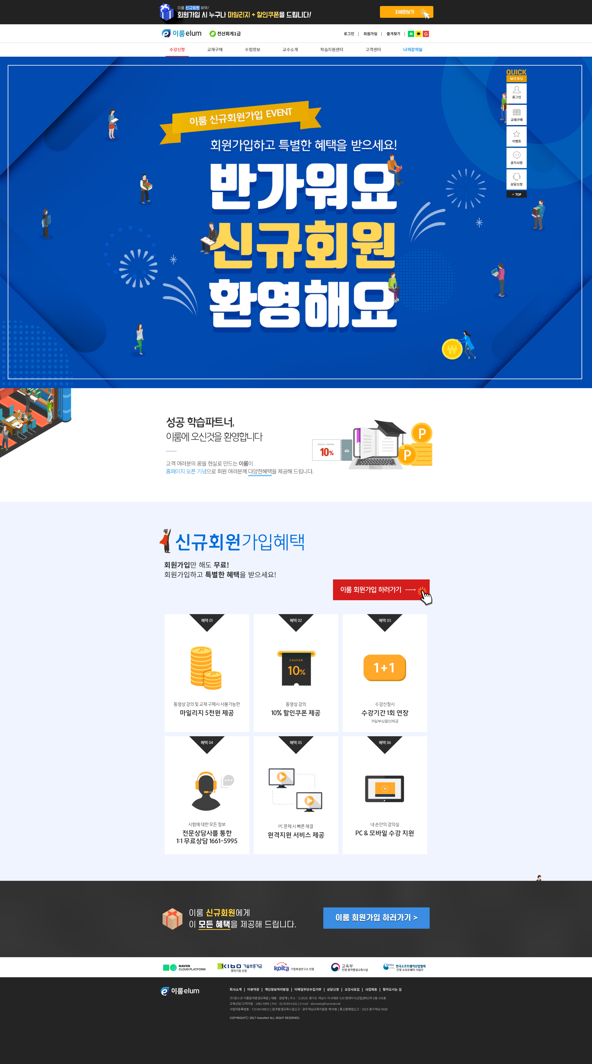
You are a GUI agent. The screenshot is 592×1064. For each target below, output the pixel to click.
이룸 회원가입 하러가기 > (376, 918)
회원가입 (370, 33)
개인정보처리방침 (277, 989)
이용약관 (253, 989)
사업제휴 (371, 989)
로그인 (349, 33)
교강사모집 (352, 989)
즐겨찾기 (394, 33)
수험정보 (252, 49)
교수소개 (290, 49)
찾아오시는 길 (392, 989)
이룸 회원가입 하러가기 (382, 592)
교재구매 (214, 49)
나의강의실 (412, 49)
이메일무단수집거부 (307, 989)
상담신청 (333, 989)
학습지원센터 (331, 49)
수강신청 (177, 49)
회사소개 (236, 989)
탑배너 (296, 12)
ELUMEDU (181, 33)
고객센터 (373, 49)
